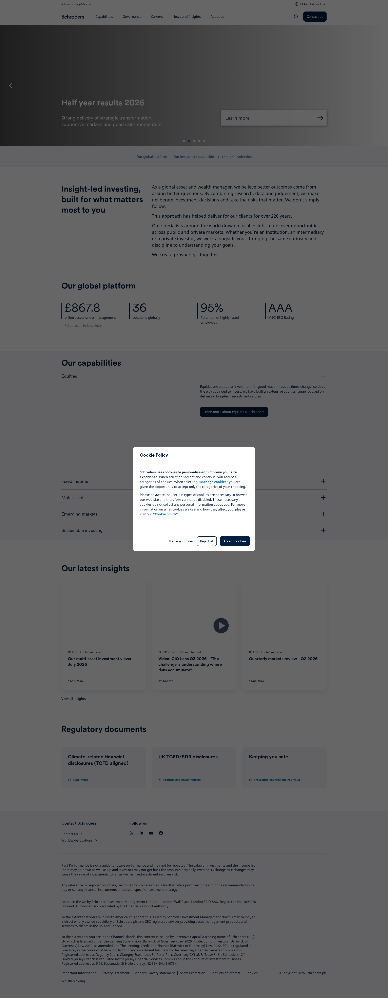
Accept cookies (235, 541)
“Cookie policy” (165, 514)
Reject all (207, 541)
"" (213, 482)
